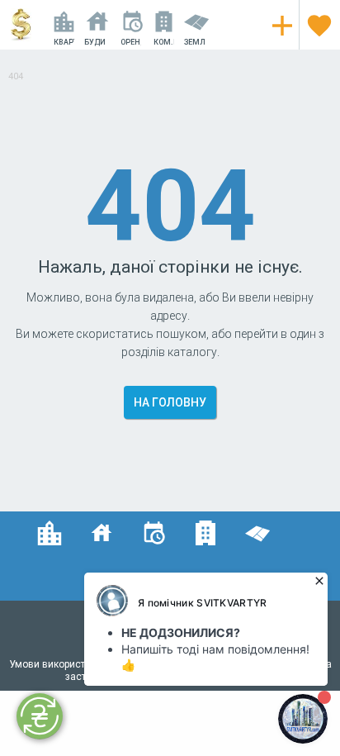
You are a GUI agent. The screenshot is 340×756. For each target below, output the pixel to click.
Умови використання (60, 664)
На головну (170, 402)
